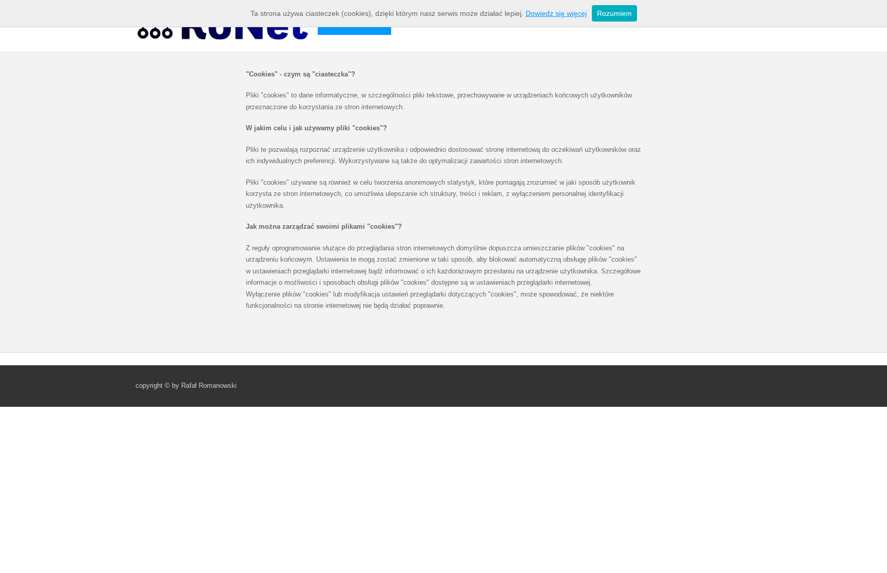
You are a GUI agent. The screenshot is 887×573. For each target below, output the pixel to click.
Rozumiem (614, 13)
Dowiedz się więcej (556, 13)
